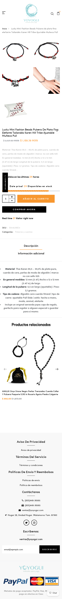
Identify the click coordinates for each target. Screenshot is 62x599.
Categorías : (8, 231)
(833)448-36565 (32, 500)
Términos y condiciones (31, 465)
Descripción (31, 246)
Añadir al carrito (36, 198)
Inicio (4, 28)
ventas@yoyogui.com (32, 510)
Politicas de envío (31, 480)
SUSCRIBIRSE (49, 549)
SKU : (5, 227)
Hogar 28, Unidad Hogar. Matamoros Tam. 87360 (32, 515)
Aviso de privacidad (31, 450)
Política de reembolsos (31, 485)
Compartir (5, 184)
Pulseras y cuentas (23, 231)
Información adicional (31, 253)
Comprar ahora (24, 209)
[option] (31, 367)
